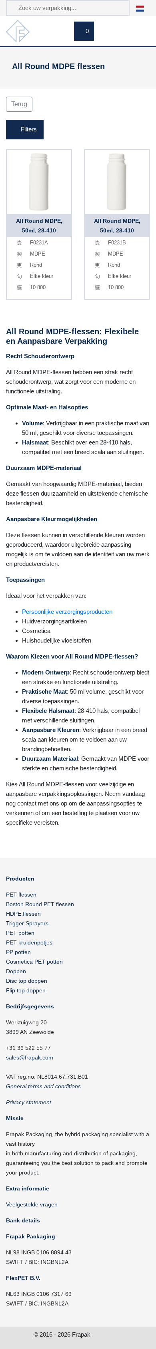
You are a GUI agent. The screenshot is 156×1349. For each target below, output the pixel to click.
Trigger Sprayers (27, 923)
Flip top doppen (26, 990)
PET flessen (21, 894)
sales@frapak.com (29, 1057)
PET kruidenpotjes (29, 942)
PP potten (18, 952)
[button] (144, 7)
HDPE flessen (23, 914)
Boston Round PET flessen (40, 904)
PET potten (20, 933)
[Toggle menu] (140, 32)
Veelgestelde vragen (32, 1204)
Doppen (16, 971)
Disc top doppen (26, 981)
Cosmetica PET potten (34, 961)
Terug (19, 104)
